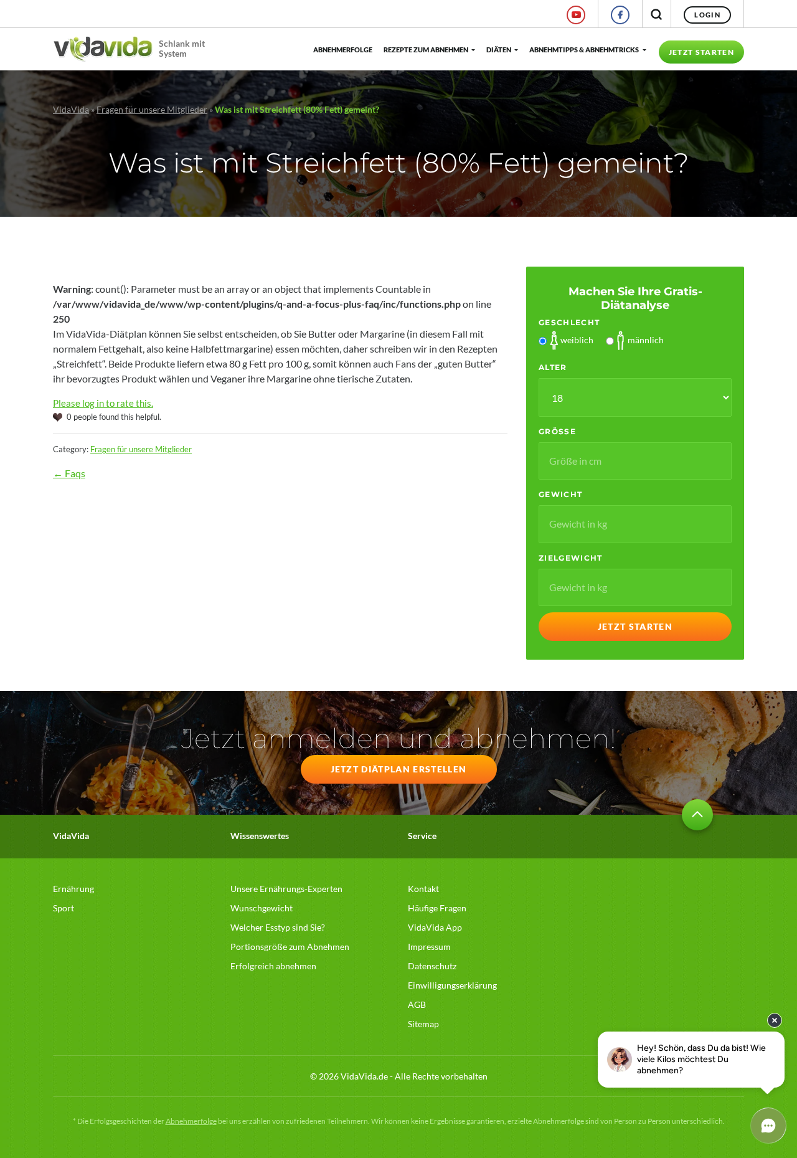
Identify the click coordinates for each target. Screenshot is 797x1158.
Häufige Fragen (437, 908)
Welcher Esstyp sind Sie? (277, 927)
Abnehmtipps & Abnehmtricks (584, 49)
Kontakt (423, 888)
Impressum (429, 946)
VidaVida (71, 109)
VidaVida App (435, 927)
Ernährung (73, 888)
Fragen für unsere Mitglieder (152, 109)
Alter (553, 367)
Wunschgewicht (261, 908)
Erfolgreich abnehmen (273, 966)
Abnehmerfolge (342, 49)
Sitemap (423, 1023)
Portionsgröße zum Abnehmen (289, 946)
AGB (417, 1004)
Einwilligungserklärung (452, 985)
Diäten (498, 49)
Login (707, 15)
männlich (646, 340)
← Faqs (69, 473)
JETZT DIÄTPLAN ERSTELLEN (399, 769)
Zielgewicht (571, 557)
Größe (557, 431)
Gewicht (560, 494)
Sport (63, 908)
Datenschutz (432, 966)
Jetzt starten (701, 52)
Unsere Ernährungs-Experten (286, 888)
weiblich (576, 340)
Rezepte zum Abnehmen (425, 49)
